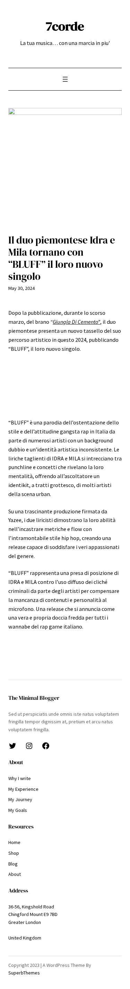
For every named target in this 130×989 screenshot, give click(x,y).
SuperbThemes (24, 973)
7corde (65, 26)
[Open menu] (65, 79)
